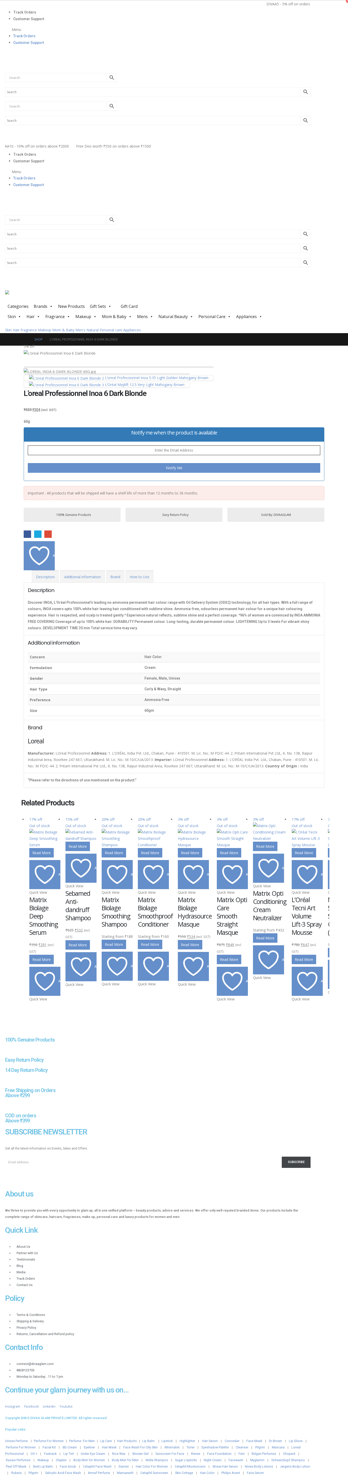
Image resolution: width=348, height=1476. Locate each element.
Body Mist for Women (89, 1460)
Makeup (83, 316)
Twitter (38, 534)
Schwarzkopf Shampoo (288, 1460)
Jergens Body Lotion (295, 1466)
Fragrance (55, 316)
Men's (80, 330)
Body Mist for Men (125, 1460)
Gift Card (129, 306)
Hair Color (207, 1473)
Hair (30, 316)
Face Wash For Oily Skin (140, 1447)
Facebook (27, 534)
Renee (195, 1454)
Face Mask (254, 1441)
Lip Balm (148, 1441)
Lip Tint (68, 1454)
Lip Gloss (296, 1441)
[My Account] (7, 53)
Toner (190, 1447)
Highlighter (187, 1441)
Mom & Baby (114, 316)
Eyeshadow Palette (215, 1447)
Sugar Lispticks (186, 1460)
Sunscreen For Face (169, 1454)
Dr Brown (275, 1441)
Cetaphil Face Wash (97, 1466)
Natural (92, 330)
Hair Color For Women (152, 1466)
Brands (40, 306)
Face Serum (255, 1473)
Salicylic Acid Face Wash (63, 1473)
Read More (41, 852)
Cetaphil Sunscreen (154, 1473)
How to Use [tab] (139, 576)
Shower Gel (140, 1454)
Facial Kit (49, 1447)
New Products (71, 306)
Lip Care (106, 1441)
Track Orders (24, 12)
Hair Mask (109, 1447)
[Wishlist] (7, 64)
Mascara (278, 1447)
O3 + (34, 1454)
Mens (142, 316)
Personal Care (211, 316)
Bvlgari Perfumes (264, 1454)
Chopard (289, 1454)
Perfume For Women (49, 1441)
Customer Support (28, 19)
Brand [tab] (115, 576)
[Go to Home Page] (25, 339)
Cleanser (242, 1447)
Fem (241, 1454)
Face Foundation (219, 1454)
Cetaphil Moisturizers (190, 1466)
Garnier (123, 1466)
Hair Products (127, 1441)
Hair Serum (210, 1441)
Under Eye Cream (93, 1454)
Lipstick (167, 1441)
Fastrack (50, 1454)
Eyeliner (89, 1447)
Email (48, 534)
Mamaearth (125, 1473)
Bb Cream (70, 1447)
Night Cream (213, 1460)
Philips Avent (230, 1473)
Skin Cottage (184, 1473)
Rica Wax (118, 1454)
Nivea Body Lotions (259, 1466)
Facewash (236, 1460)
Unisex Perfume (16, 1441)
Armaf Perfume (99, 1473)
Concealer (232, 1441)
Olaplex (61, 1460)
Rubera (16, 1473)
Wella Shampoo (156, 1460)
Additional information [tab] (82, 576)
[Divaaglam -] (43, 295)
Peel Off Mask (16, 1466)
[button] (158, 29)
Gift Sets (98, 306)
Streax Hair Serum (225, 1466)
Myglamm (257, 1460)
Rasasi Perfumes (18, 1460)
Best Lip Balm (43, 1466)
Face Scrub (68, 1466)
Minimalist (172, 1447)
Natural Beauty (173, 316)
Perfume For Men (82, 1441)
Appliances (246, 316)
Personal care (111, 330)
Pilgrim (260, 1447)
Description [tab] (45, 576)
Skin (12, 316)
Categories (18, 306)
